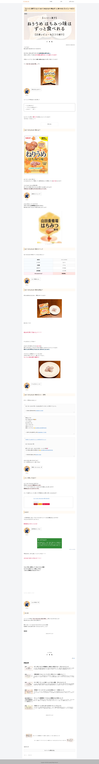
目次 (48, 124)
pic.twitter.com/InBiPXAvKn (40, 427)
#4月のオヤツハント (42, 439)
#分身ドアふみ (29, 439)
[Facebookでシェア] (47, 42)
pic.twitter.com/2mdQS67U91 (47, 450)
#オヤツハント (35, 439)
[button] (52, 42)
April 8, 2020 (38, 454)
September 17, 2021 (42, 432)
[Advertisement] (49, 641)
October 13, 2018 (39, 410)
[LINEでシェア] (49, 42)
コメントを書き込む (49, 750)
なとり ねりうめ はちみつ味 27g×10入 (42, 498)
